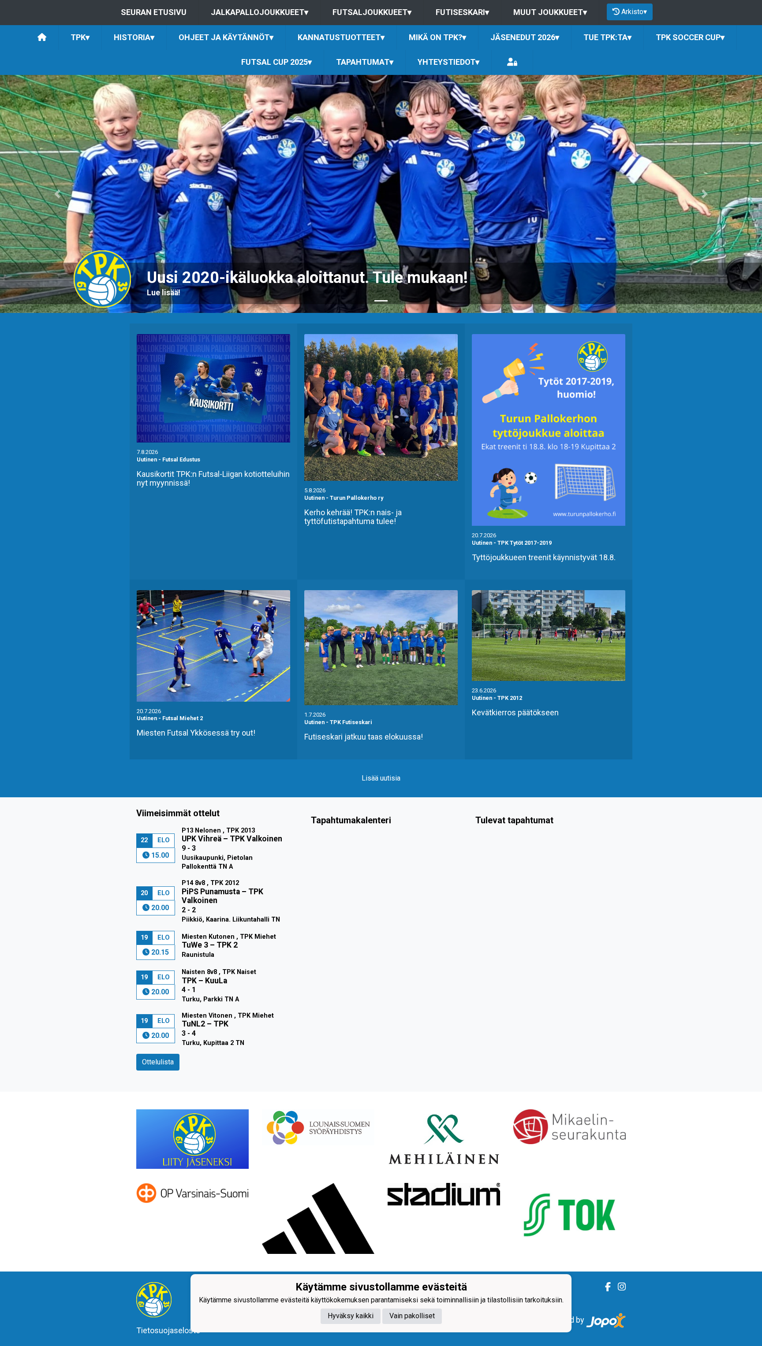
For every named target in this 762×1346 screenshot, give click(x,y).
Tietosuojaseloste (168, 1330)
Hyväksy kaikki (351, 1316)
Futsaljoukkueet (371, 12)
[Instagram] (618, 1287)
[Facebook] (604, 1287)
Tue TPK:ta (607, 37)
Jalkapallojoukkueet (259, 12)
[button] (57, 194)
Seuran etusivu (154, 12)
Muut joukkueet (550, 12)
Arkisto (634, 11)
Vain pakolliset (412, 1316)
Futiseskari (462, 12)
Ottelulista (158, 1062)
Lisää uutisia (381, 778)
